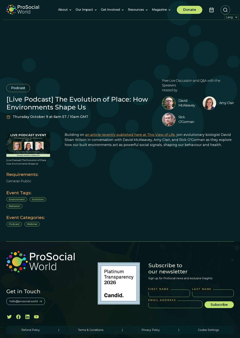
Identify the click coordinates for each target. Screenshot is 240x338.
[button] (63, 9)
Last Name (202, 289)
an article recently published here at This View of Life (130, 135)
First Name (158, 289)
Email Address (162, 300)
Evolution (38, 199)
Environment (17, 199)
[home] (22, 10)
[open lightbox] (28, 144)
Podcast (14, 224)
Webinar (32, 224)
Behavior (14, 206)
